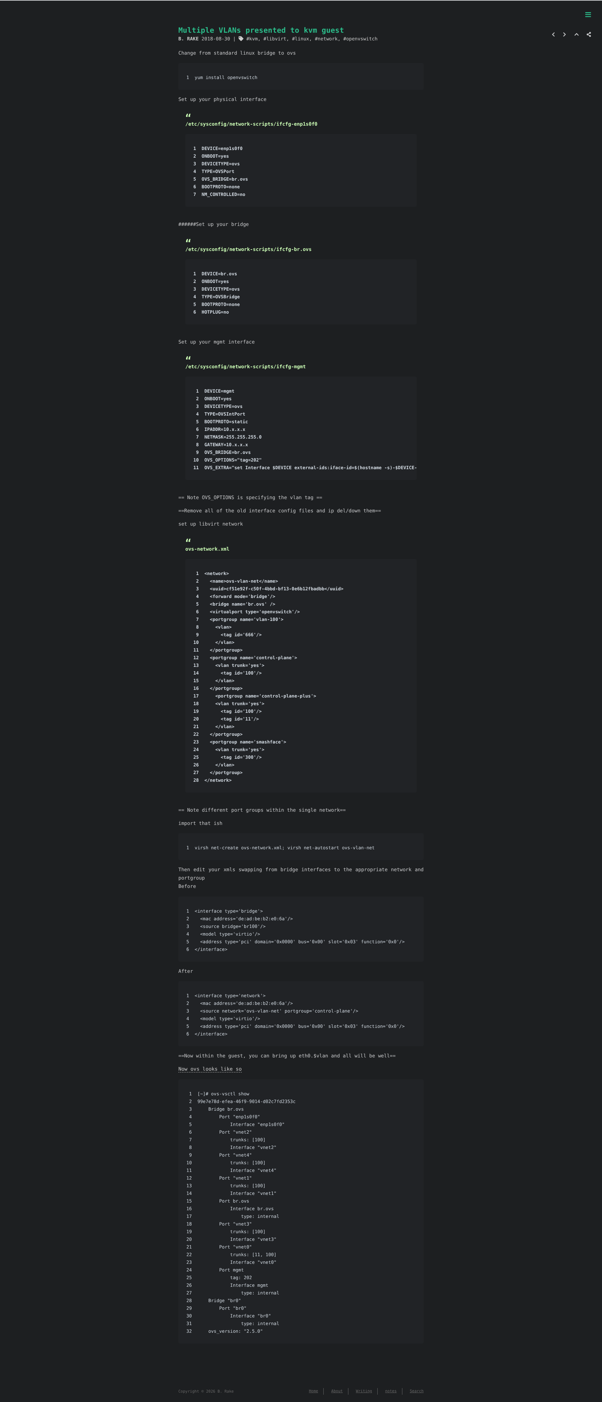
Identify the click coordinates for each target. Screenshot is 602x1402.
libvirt (276, 39)
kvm (253, 39)
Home (313, 1391)
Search (417, 1391)
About (337, 1391)
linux (302, 39)
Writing (364, 1391)
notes (391, 1391)
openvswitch (362, 39)
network (328, 39)
